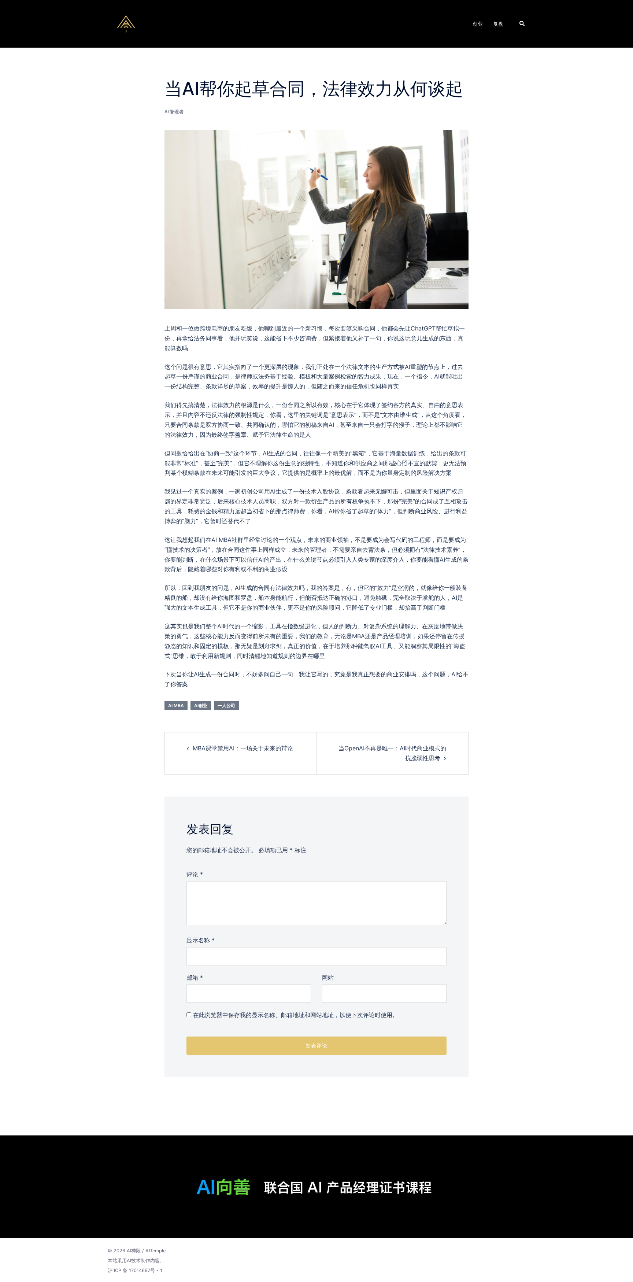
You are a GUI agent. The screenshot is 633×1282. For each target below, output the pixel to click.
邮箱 (194, 977)
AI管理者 (174, 111)
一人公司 (226, 705)
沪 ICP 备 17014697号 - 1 (135, 1270)
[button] (522, 24)
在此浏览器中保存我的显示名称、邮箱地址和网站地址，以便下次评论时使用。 (295, 1015)
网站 (328, 977)
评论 (194, 874)
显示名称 (200, 940)
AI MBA (176, 705)
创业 (478, 24)
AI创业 (200, 705)
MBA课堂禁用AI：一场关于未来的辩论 (243, 748)
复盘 (498, 24)
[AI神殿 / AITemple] (126, 23)
